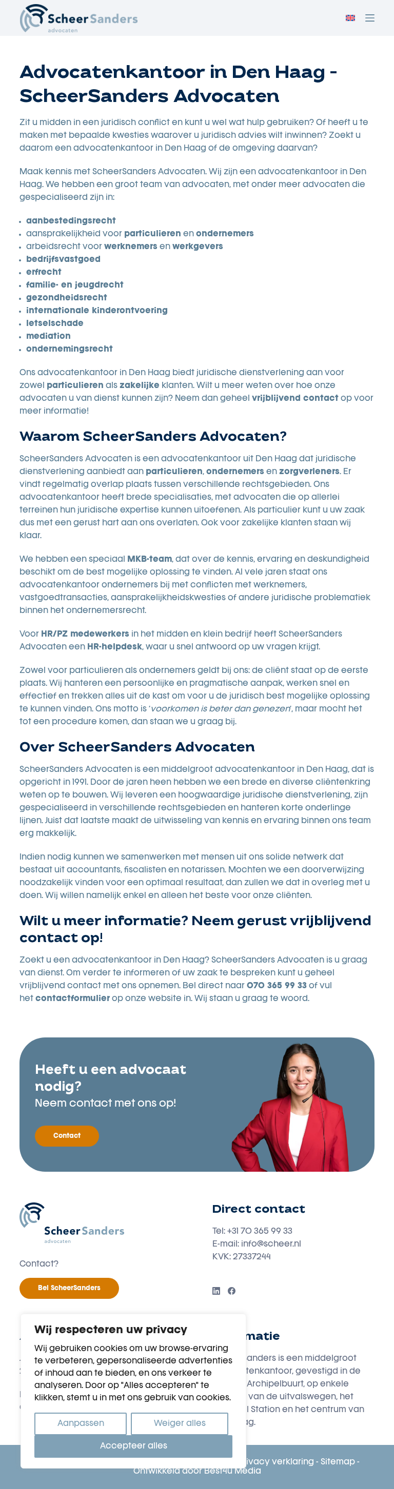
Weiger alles (180, 1423)
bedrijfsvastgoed (63, 259)
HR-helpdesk (114, 647)
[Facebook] (231, 1291)
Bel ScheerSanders (69, 1288)
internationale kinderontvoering (97, 311)
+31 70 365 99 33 (259, 1231)
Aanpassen (80, 1423)
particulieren (174, 472)
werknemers (130, 247)
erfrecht (44, 272)
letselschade (55, 324)
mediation (48, 336)
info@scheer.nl (271, 1244)
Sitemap (338, 1462)
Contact (67, 1136)
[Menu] (370, 18)
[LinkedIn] (216, 1291)
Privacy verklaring (276, 1462)
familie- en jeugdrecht (75, 285)
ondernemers (225, 234)
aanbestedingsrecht (71, 221)
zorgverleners (309, 472)
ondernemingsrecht (69, 349)
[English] (350, 18)
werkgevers (197, 247)
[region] (133, 1391)
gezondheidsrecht (66, 298)
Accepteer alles (133, 1446)
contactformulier (72, 999)
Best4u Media (232, 1471)
